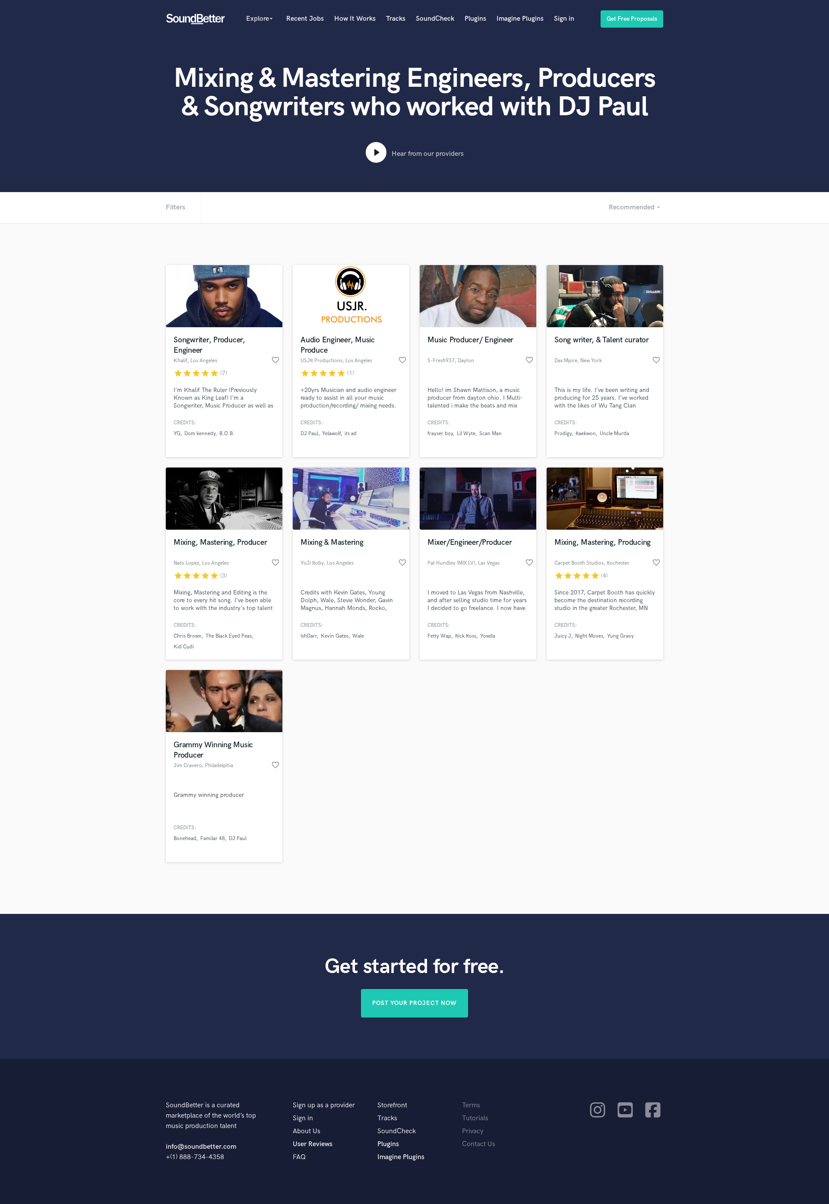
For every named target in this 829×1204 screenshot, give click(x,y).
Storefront (392, 1105)
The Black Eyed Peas (229, 636)
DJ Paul (309, 433)
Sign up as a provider (324, 1105)
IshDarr (309, 636)
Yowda (487, 636)
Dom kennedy (199, 433)
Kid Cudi (184, 647)
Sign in (564, 19)
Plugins (475, 19)
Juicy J (562, 636)
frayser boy (440, 433)
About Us (306, 1131)
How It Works (355, 19)
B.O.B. (226, 433)
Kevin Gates (334, 636)
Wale (358, 636)
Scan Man (490, 433)
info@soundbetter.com (201, 1147)
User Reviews (312, 1144)
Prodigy (563, 433)
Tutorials (475, 1118)
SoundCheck (435, 19)
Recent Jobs (305, 19)
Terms (471, 1105)
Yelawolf (331, 433)
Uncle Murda (614, 433)
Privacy (473, 1131)
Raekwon (586, 433)
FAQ (299, 1157)
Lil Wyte (466, 433)
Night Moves (589, 636)
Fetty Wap (439, 636)
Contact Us (478, 1144)
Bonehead (185, 838)
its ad (351, 433)
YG (177, 433)
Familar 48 (212, 838)
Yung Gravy (620, 636)
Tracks (395, 19)
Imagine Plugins (520, 19)
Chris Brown (188, 636)
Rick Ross (465, 636)
